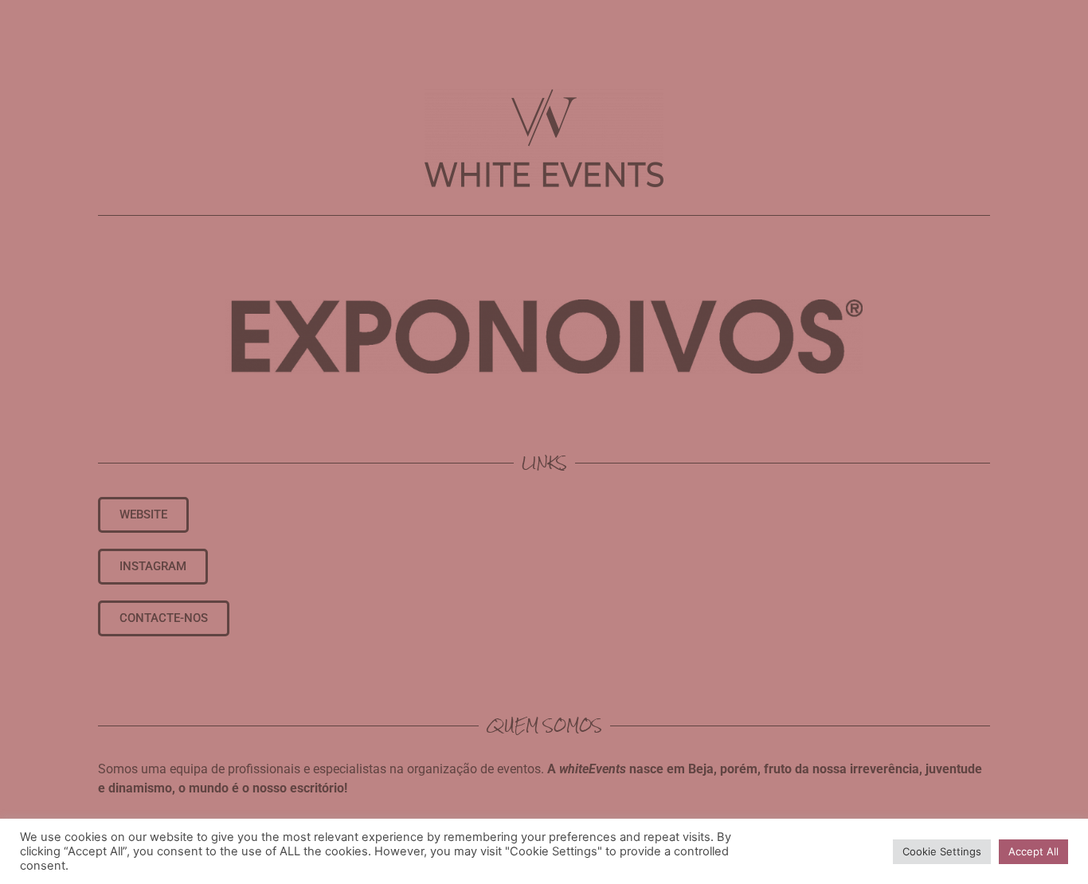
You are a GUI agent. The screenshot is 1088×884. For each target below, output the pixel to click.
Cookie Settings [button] (941, 851)
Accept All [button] (1033, 851)
